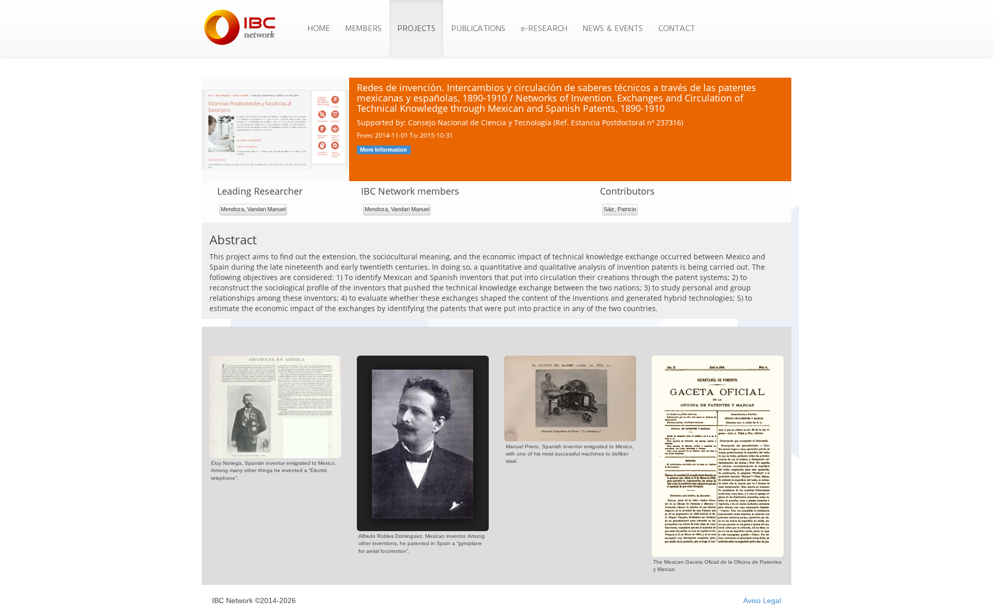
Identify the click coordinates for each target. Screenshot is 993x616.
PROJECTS (416, 28)
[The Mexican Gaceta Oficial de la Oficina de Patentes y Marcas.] (718, 455)
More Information (383, 149)
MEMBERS (363, 28)
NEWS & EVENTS (613, 28)
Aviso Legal (762, 600)
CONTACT (676, 28)
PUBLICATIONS (478, 28)
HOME (319, 28)
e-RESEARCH (544, 28)
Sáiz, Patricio (620, 209)
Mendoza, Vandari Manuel (253, 209)
